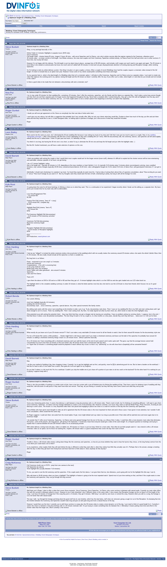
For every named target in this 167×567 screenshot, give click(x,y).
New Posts (85, 539)
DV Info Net (17, 16)
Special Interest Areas (28, 16)
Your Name (8, 20)
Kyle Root (10, 184)
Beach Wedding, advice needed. (98, 539)
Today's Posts (70, 26)
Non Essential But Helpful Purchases (71, 539)
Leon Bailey (11, 132)
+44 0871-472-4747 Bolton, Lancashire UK (122, 524)
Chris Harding (12, 247)
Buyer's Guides (139, 26)
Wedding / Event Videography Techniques (46, 16)
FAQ (41, 26)
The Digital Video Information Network (144, 559)
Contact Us (128, 559)
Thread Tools (144, 40)
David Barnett (12, 156)
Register (18, 26)
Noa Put (9, 92)
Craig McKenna (13, 462)
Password (8, 23)
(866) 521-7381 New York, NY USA (44, 524)
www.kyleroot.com (44, 236)
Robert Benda (12, 296)
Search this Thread (155, 40)
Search (104, 26)
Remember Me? (28, 20)
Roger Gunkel (12, 110)
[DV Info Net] (23, 11)
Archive (159, 559)
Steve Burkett (12, 47)
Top (163, 559)
